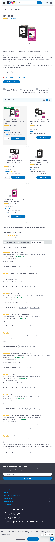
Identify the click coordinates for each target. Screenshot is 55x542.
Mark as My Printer (12, 81)
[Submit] (39, 2)
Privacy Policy (33, 481)
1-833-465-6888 (16, 517)
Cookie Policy (17, 532)
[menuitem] (44, 100)
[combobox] (29, 2)
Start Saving (27, 478)
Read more (8, 72)
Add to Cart (18, 138)
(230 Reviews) (12, 18)
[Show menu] (4, 2)
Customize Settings (20, 539)
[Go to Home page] (11, 2)
